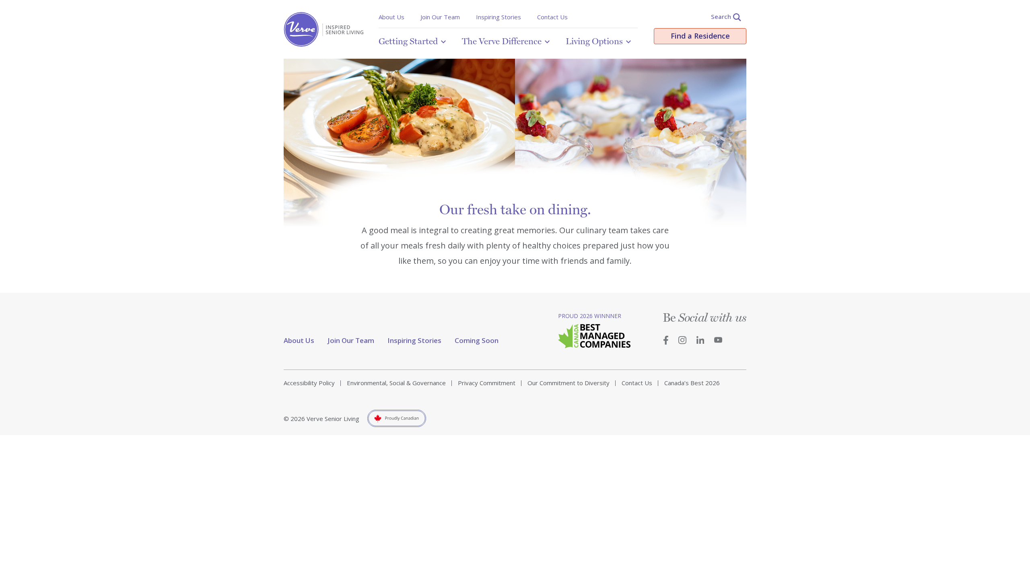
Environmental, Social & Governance (396, 383)
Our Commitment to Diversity (568, 383)
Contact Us (552, 17)
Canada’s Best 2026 (692, 383)
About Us (391, 17)
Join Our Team (440, 17)
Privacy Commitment (486, 383)
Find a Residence (700, 36)
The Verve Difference (502, 41)
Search (721, 16)
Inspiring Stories (498, 17)
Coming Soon (477, 340)
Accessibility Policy (309, 383)
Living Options (594, 41)
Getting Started (408, 41)
